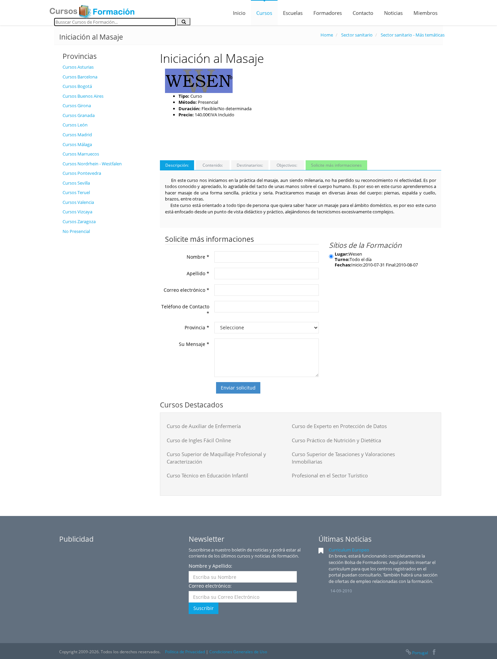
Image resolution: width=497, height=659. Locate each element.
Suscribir (203, 608)
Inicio (239, 12)
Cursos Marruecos (81, 154)
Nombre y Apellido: (210, 566)
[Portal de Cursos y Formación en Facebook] (434, 653)
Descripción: (177, 165)
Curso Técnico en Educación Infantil (207, 475)
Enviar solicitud (238, 387)
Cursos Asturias (78, 67)
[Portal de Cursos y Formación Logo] (92, 9)
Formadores (327, 12)
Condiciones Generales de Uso (238, 652)
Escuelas (293, 12)
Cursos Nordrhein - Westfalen (92, 164)
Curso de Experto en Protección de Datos (339, 426)
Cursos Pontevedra (82, 173)
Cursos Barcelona (80, 77)
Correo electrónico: (210, 586)
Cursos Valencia (78, 202)
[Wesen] (199, 80)
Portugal (420, 653)
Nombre (198, 257)
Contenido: (213, 165)
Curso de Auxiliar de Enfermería (204, 426)
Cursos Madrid (77, 135)
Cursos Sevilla (76, 183)
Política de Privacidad (185, 652)
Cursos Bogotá (77, 86)
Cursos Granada (79, 115)
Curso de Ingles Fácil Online (199, 440)
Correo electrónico (186, 290)
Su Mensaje (194, 344)
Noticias (393, 12)
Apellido (198, 273)
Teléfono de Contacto (185, 309)
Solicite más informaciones (336, 165)
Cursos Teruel (76, 192)
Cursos (264, 12)
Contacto (363, 12)
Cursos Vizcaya (77, 212)
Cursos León (75, 125)
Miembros (425, 12)
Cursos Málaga (77, 144)
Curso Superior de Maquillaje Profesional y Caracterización (216, 458)
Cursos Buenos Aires (83, 96)
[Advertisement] (106, 339)
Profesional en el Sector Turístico (330, 475)
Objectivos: (287, 165)
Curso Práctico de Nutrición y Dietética (336, 440)
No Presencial (76, 231)
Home (327, 35)
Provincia (197, 327)
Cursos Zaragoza (79, 221)
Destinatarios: (250, 165)
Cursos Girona (77, 105)
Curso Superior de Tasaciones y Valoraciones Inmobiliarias (343, 458)
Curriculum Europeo (349, 550)
